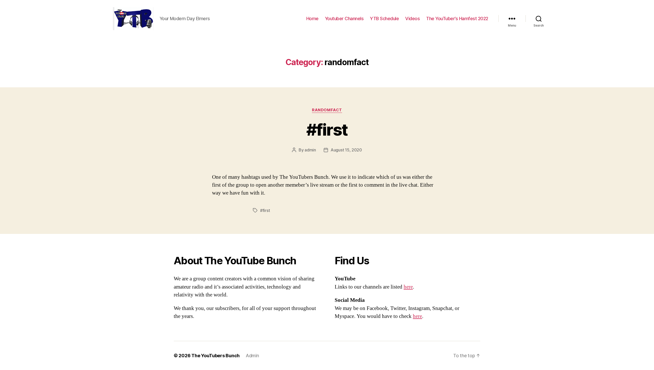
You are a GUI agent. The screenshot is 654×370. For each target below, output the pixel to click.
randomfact (327, 110)
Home (312, 18)
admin (310, 149)
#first (326, 129)
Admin (252, 355)
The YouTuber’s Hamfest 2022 (457, 18)
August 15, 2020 (346, 149)
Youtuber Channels (344, 18)
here (408, 286)
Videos (412, 18)
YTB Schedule (384, 18)
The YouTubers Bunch (215, 355)
